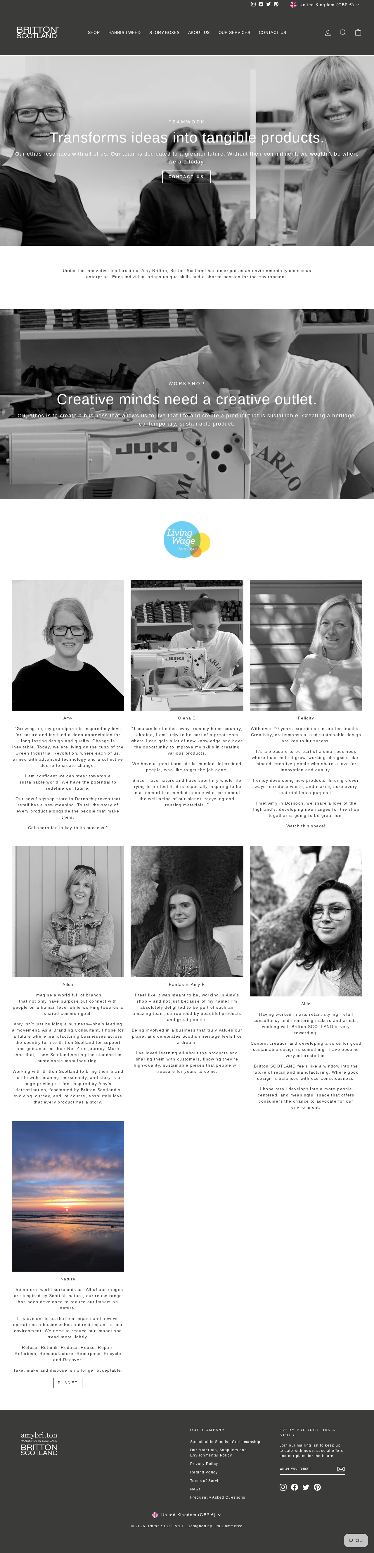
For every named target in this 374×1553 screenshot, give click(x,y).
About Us (199, 32)
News (195, 1489)
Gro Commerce (228, 1526)
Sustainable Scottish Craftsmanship (225, 1442)
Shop (94, 32)
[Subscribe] (341, 1469)
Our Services (234, 32)
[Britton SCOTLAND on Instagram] (283, 1487)
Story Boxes (164, 32)
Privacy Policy (204, 1464)
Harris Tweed (124, 32)
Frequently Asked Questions (217, 1497)
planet (68, 1383)
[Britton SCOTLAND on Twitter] (305, 1487)
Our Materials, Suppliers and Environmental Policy (218, 1452)
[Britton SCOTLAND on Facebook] (294, 1487)
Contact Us (272, 32)
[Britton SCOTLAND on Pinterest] (317, 1487)
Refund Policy (204, 1472)
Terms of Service (206, 1481)
